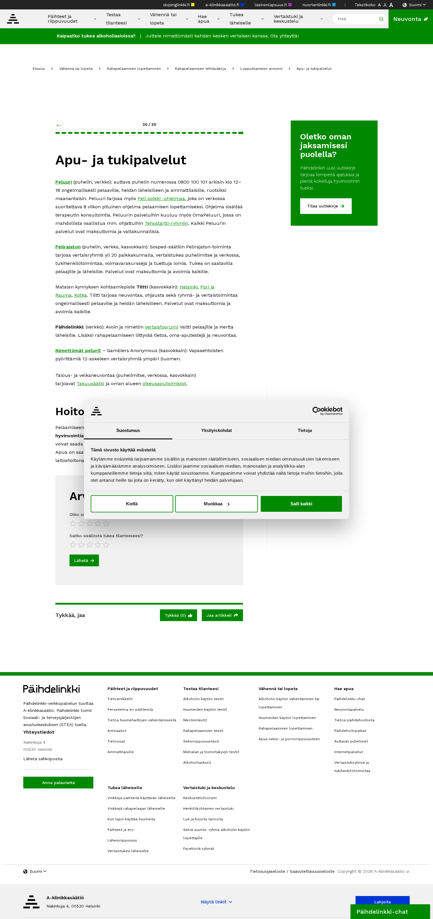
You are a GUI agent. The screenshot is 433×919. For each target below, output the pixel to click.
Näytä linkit (214, 902)
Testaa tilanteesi (116, 19)
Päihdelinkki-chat (349, 699)
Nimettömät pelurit (78, 350)
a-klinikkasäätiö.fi (223, 4)
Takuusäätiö (90, 383)
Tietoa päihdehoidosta (354, 720)
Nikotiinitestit (195, 720)
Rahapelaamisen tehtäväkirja (200, 69)
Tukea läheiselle (240, 19)
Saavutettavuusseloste (312, 871)
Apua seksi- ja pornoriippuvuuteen (289, 739)
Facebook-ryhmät (198, 849)
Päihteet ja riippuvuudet (62, 19)
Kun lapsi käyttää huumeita (131, 819)
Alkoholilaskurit (197, 762)
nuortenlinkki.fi (317, 4)
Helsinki (189, 287)
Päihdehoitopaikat (350, 731)
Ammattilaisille (121, 752)
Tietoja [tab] (305, 430)
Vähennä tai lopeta (163, 19)
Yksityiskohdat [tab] (216, 430)
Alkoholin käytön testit (203, 699)
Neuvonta (407, 18)
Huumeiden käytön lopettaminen (287, 718)
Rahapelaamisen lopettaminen (134, 69)
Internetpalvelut (348, 752)
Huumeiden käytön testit (205, 709)
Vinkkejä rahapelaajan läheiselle (136, 808)
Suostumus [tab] (128, 430)
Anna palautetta (58, 782)
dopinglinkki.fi (177, 4)
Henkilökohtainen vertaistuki (208, 808)
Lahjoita (382, 902)
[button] (390, 911)
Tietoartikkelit (120, 699)
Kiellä (132, 503)
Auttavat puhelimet (351, 741)
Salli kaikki (301, 503)
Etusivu (39, 69)
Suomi (415, 4)
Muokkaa (213, 503)
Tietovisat (116, 741)
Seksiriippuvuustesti (201, 741)
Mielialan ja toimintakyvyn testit (211, 752)
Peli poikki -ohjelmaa (161, 198)
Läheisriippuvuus (122, 840)
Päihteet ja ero (121, 830)
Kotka (80, 295)
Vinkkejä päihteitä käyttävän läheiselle (142, 798)
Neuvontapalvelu (349, 709)
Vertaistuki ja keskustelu (288, 19)
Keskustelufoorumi (200, 798)
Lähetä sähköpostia (42, 758)
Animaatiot (117, 731)
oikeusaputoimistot (164, 383)
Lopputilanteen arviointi (261, 69)
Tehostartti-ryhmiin (166, 223)
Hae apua (203, 19)
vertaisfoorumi (161, 327)
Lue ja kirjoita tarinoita (203, 819)
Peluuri (63, 182)
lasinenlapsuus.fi (271, 4)
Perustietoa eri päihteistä (130, 709)
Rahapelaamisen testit (203, 731)
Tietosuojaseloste (267, 871)
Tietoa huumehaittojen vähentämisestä (142, 720)
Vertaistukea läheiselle (128, 851)
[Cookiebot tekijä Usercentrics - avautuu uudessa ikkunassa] (317, 411)
